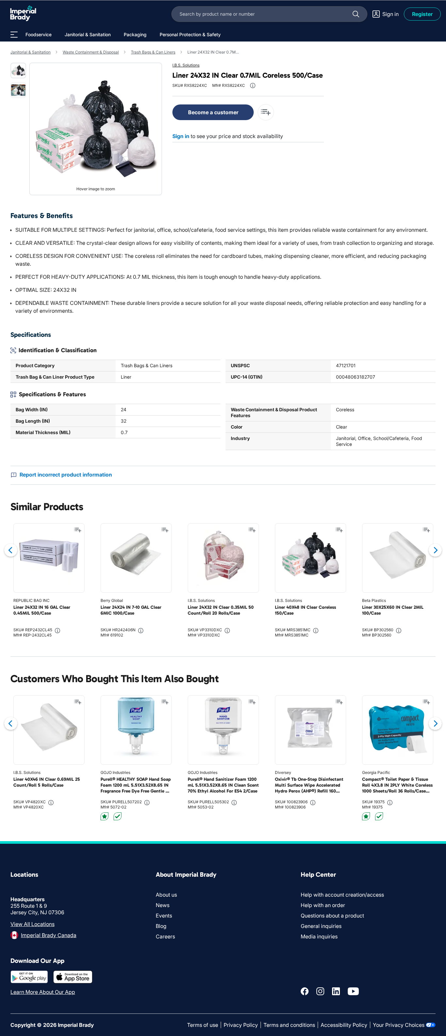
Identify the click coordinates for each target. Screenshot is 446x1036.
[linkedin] (336, 991)
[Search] (356, 14)
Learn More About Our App (42, 992)
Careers (165, 936)
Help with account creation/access (342, 894)
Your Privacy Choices (398, 1025)
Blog (161, 926)
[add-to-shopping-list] (266, 112)
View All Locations (32, 924)
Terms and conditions (289, 1025)
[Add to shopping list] (78, 530)
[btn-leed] (104, 816)
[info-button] (252, 85)
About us (166, 894)
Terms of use (202, 1025)
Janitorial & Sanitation (30, 52)
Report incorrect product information (66, 474)
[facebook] (305, 991)
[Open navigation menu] (14, 34)
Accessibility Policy (344, 1025)
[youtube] (353, 991)
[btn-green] (117, 816)
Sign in (180, 136)
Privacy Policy (241, 1025)
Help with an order (323, 905)
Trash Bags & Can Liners (153, 52)
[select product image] (18, 70)
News (162, 905)
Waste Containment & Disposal (91, 52)
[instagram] (320, 991)
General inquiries (321, 926)
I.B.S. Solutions (185, 65)
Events (164, 915)
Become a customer (213, 112)
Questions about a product (332, 915)
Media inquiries (319, 936)
